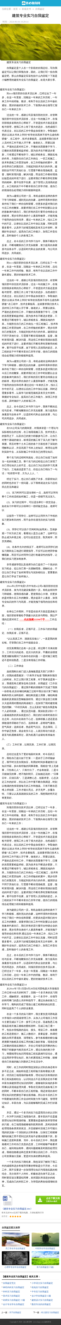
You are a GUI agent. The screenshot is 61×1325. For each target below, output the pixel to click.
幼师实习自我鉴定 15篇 (14, 1300)
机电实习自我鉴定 (40, 1287)
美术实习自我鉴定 (11, 1296)
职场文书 (26, 9)
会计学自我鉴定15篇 (41, 1296)
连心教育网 (27, 1322)
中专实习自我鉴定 (40, 1291)
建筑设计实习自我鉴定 (42, 1300)
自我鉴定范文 (9, 1283)
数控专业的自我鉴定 (41, 1304)
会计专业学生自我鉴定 (13, 1304)
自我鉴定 (39, 9)
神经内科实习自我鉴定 (13, 1287)
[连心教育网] (30, 3)
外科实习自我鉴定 (11, 1291)
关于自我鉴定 (15, 1312)
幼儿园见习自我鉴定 (50, 1312)
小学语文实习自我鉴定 (42, 1283)
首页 (15, 9)
